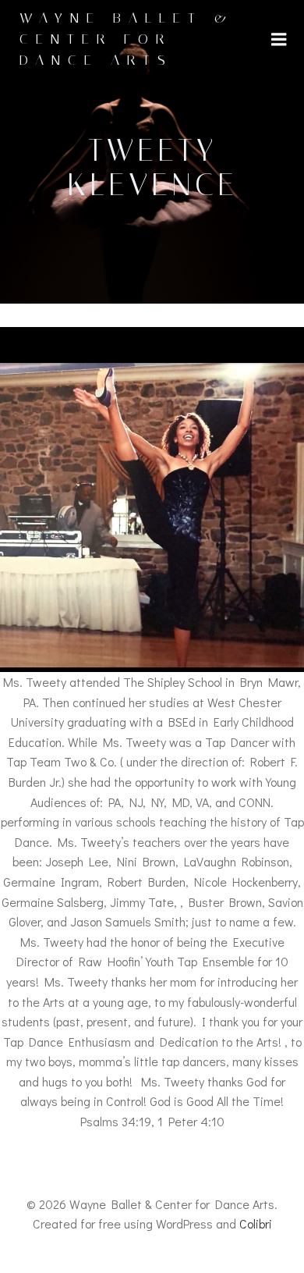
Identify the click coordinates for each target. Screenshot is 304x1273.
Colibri (255, 1223)
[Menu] (279, 40)
